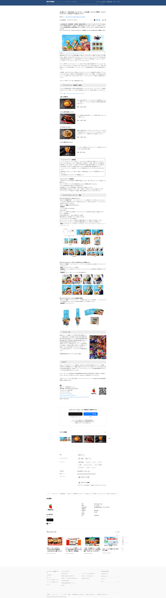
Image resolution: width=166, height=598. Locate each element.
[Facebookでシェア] (97, 20)
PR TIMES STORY (64, 573)
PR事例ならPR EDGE (85, 578)
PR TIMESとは (49, 575)
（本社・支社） (87, 471)
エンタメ (67, 4)
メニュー (94, 467)
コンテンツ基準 (63, 594)
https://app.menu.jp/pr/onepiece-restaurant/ (75, 16)
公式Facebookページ (104, 573)
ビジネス (93, 4)
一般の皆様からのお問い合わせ (101, 594)
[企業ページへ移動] (50, 507)
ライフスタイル (87, 4)
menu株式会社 (62, 493)
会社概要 (48, 594)
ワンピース (88, 462)
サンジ (99, 462)
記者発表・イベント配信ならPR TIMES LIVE (69, 578)
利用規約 (69, 594)
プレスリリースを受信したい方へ (52, 579)
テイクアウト (81, 467)
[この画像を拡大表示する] (65, 439)
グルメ (97, 4)
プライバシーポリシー (55, 594)
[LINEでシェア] (99, 20)
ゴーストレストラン (88, 464)
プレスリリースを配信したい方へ (52, 582)
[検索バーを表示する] (119, 2)
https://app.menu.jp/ (98, 503)
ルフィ (94, 462)
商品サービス (81, 454)
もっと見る (117, 531)
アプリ (62, 4)
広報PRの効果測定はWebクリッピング (68, 583)
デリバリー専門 (98, 464)
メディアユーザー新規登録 (90, 414)
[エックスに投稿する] (95, 20)
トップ (48, 493)
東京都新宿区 (80, 471)
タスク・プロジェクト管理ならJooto (88, 573)
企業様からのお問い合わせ (90, 594)
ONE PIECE (81, 462)
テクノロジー (52, 4)
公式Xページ (103, 578)
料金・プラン (49, 577)
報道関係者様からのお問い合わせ (78, 594)
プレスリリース (55, 493)
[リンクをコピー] (105, 20)
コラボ (88, 467)
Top (47, 4)
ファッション (79, 4)
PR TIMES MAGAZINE (65, 580)
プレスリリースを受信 (100, 1)
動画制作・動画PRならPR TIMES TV (67, 576)
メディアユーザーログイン (75, 414)
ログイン (115, 1)
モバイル (58, 4)
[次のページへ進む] (109, 438)
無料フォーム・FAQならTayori (87, 576)
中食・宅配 (80, 458)
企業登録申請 (109, 1)
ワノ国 (79, 464)
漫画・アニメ (88, 458)
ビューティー (72, 4)
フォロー (50, 519)
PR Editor (63, 585)
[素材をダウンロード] (103, 20)
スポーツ (102, 4)
